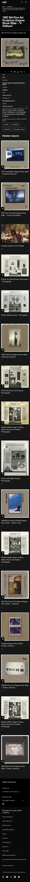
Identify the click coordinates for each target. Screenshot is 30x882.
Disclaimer (5, 846)
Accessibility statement (8, 829)
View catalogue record (8, 100)
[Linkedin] (15, 877)
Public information (7, 821)
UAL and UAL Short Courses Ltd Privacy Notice (14, 859)
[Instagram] (3, 804)
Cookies (4, 834)
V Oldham (4, 90)
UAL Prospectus (6, 842)
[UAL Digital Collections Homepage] (4, 2)
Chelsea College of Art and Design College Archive (13, 8)
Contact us (5, 838)
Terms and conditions (7, 865)
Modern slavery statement (8, 855)
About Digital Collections (8, 800)
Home (3, 6)
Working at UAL (6, 825)
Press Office (5, 851)
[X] (11, 877)
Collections (9, 6)
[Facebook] (7, 877)
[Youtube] (19, 877)
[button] (22, 2)
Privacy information (7, 817)
